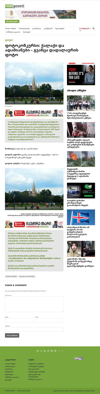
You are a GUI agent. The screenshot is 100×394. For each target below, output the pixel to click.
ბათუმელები (84, 28)
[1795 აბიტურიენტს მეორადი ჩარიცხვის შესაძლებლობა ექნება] (81, 103)
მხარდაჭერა (12, 21)
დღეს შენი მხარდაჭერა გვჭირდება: (23, 256)
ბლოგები (27, 32)
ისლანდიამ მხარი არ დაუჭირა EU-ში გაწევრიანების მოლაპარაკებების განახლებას (78, 232)
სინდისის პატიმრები (36, 364)
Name (6, 317)
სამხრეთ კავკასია (13, 32)
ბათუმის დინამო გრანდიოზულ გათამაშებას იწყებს (77, 203)
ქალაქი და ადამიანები (27, 276)
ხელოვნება (59, 28)
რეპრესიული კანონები (36, 372)
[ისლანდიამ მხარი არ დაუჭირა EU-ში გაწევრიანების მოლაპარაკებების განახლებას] (81, 217)
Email (36, 317)
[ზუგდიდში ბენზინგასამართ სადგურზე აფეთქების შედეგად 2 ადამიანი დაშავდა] (81, 159)
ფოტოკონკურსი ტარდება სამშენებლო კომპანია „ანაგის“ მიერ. (42, 214)
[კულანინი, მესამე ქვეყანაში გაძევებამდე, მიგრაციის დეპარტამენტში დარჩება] (81, 249)
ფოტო (9, 40)
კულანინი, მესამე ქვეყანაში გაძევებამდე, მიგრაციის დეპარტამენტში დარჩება (80, 262)
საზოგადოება (24, 28)
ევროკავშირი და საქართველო (34, 376)
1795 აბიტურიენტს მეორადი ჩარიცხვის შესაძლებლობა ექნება (79, 115)
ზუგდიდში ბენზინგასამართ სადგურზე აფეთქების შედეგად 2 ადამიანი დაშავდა (78, 174)
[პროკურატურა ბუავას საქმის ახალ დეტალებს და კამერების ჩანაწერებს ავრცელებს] (81, 130)
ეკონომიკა (36, 28)
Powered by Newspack (23, 391)
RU (80, 31)
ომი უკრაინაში (33, 369)
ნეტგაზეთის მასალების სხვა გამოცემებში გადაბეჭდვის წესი (74, 391)
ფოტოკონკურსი (11, 276)
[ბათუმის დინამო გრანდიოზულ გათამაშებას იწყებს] (81, 190)
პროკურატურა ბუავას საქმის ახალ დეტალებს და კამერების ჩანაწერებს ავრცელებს (80, 143)
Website (7, 326)
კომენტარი (48, 28)
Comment (8, 295)
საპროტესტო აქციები (36, 366)
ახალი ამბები (10, 28)
